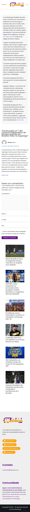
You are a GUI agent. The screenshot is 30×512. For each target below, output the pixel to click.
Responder (5, 175)
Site (3, 225)
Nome (4, 214)
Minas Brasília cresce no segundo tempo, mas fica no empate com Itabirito (14, 262)
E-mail (4, 220)
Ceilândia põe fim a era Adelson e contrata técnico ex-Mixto (15, 340)
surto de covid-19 (8, 37)
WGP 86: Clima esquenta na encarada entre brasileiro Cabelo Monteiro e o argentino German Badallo (15, 289)
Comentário (6, 194)
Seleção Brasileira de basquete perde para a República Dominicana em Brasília (14, 389)
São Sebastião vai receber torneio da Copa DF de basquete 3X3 (15, 363)
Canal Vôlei (19, 120)
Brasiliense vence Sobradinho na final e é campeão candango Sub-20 (15, 316)
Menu (5, 4)
